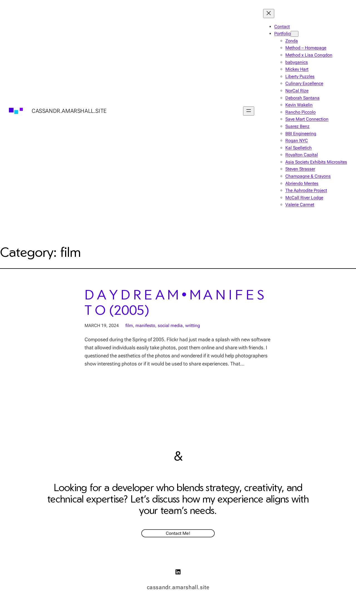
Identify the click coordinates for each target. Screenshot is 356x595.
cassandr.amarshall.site (69, 111)
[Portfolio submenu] (294, 34)
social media (170, 325)
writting (192, 325)
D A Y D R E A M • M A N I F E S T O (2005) (174, 302)
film (129, 325)
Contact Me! (178, 533)
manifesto (145, 325)
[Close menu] (268, 13)
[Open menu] (248, 111)
